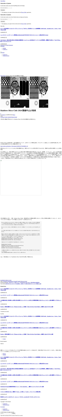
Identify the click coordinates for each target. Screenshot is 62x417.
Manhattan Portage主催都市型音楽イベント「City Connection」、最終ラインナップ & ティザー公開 (22, 386)
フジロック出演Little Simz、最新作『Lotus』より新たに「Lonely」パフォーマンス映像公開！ (20, 391)
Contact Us (5, 49)
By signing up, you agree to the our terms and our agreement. (16, 12)
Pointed (3, 114)
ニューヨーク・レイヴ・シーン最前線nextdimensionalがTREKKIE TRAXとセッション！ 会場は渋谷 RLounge (24, 35)
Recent (4, 353)
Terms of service (6, 55)
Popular (4, 354)
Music (14, 114)
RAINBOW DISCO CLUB (5, 280)
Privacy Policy (24, 12)
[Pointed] (2, 46)
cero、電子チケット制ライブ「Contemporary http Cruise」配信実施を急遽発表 (23, 282)
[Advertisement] (31, 66)
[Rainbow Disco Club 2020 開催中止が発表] (24, 107)
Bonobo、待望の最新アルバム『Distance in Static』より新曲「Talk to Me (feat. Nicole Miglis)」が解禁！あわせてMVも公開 (26, 306)
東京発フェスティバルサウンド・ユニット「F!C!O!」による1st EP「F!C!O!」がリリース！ (20, 396)
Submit (13, 413)
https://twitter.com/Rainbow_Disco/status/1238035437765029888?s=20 (14, 146)
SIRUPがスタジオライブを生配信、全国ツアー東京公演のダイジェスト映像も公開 (23, 283)
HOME (4, 48)
